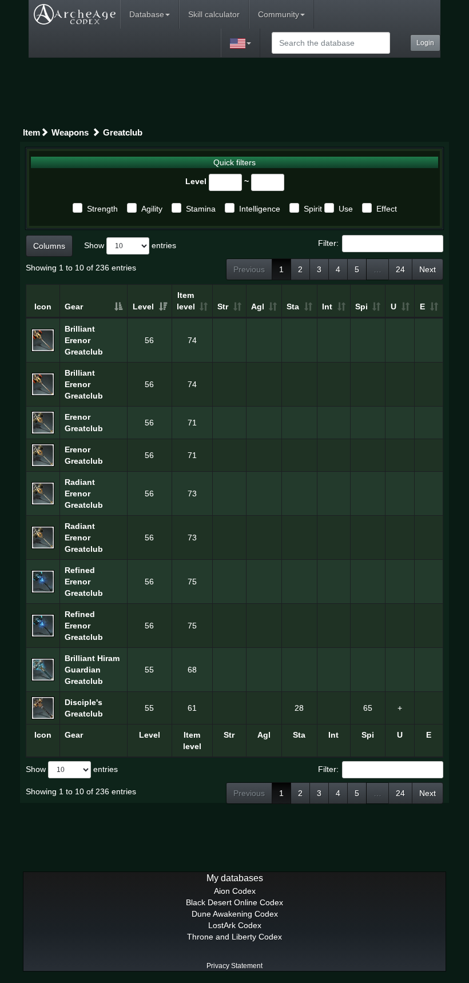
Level (195, 181)
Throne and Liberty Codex (234, 936)
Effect (386, 208)
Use (346, 208)
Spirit (313, 208)
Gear (74, 306)
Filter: (328, 243)
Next (427, 269)
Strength (102, 208)
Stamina (201, 208)
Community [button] (278, 14)
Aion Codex (235, 891)
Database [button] (146, 14)
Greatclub (122, 132)
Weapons (70, 132)
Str (222, 306)
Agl (257, 306)
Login (425, 43)
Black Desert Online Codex (234, 902)
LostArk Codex (234, 925)
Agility (151, 208)
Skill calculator (214, 14)
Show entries (130, 245)
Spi (361, 306)
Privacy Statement (234, 966)
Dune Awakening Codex (235, 913)
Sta (293, 306)
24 (400, 269)
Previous (249, 269)
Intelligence (259, 208)
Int (327, 306)
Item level (186, 300)
